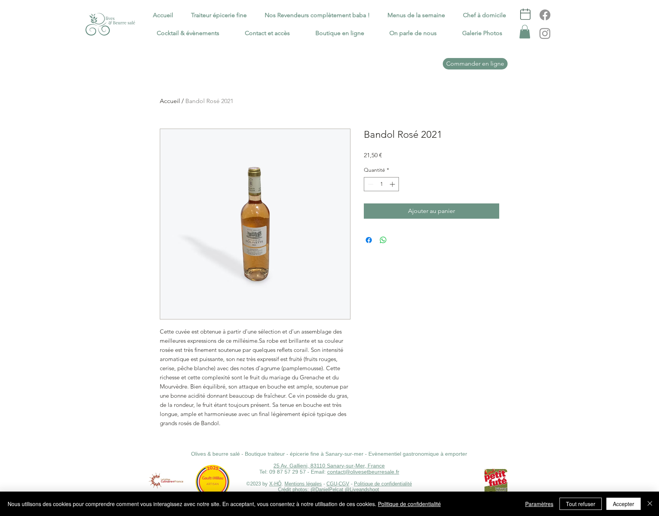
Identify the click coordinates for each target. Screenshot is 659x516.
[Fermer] (649, 504)
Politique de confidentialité (383, 484)
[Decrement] (370, 184)
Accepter (623, 504)
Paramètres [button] (539, 504)
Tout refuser (580, 504)
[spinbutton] (381, 184)
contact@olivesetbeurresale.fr (363, 472)
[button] (524, 32)
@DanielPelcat (326, 489)
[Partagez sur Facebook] (368, 240)
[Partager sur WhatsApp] (383, 240)
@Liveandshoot (363, 489)
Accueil (170, 101)
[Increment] (393, 184)
